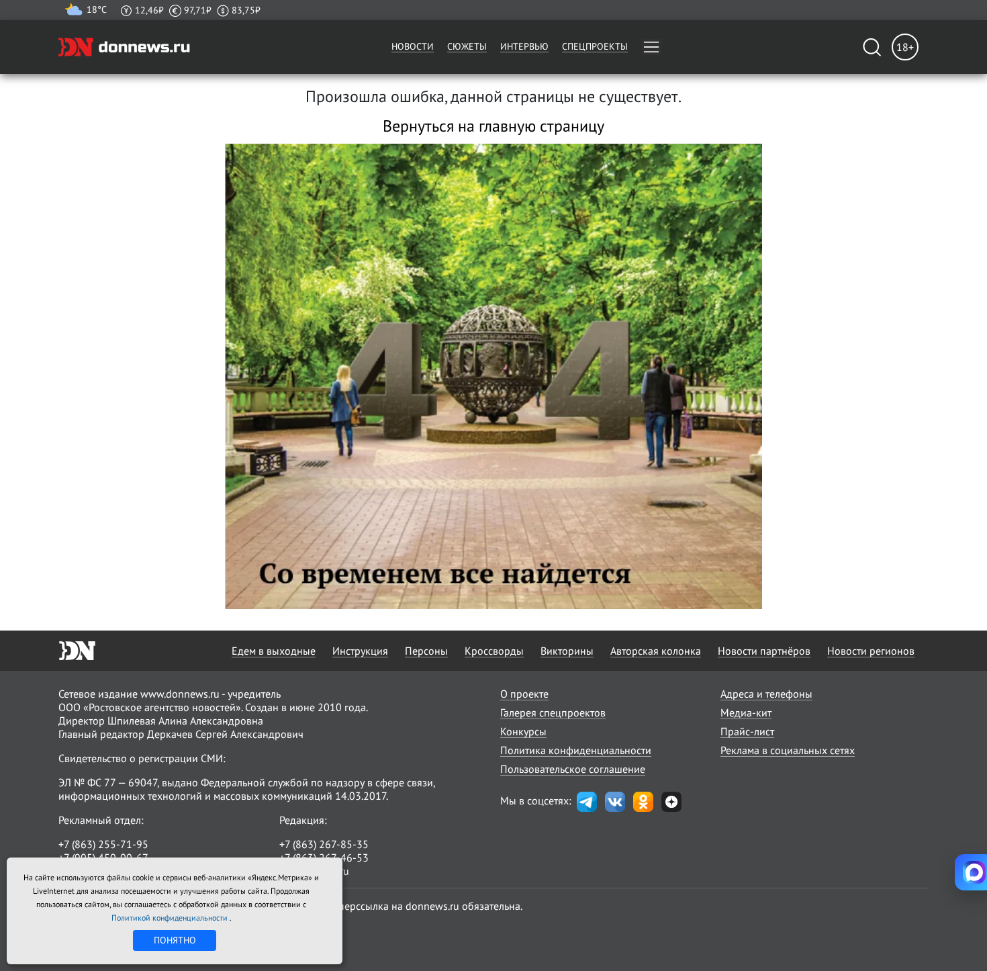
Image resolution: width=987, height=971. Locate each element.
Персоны (426, 650)
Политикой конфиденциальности (170, 918)
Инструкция (360, 650)
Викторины (567, 650)
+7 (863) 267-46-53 (324, 857)
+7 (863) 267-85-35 (324, 844)
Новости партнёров (764, 650)
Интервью (524, 46)
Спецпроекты (595, 46)
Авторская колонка (655, 650)
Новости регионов (870, 650)
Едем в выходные (274, 650)
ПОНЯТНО (175, 940)
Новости (412, 46)
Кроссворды (494, 650)
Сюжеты (467, 46)
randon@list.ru (314, 871)
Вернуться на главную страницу (493, 125)
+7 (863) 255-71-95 (103, 844)
